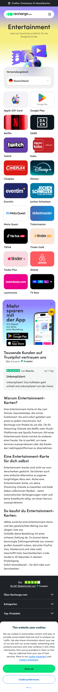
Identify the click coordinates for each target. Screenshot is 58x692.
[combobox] (29, 81)
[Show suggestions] (47, 80)
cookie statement (37, 656)
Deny (29, 687)
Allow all (29, 668)
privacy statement (28, 659)
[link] (17, 336)
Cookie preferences (29, 679)
